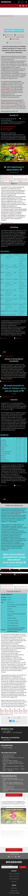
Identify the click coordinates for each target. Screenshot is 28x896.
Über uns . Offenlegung (14, 873)
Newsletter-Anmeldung (6, 865)
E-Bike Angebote (6, 732)
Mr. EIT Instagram (6, 130)
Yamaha (22, 769)
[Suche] (26, 6)
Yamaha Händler (6, 739)
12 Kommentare (20, 35)
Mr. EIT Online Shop (6, 128)
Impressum (14, 881)
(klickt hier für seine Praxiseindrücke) (13, 104)
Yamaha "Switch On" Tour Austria (10, 769)
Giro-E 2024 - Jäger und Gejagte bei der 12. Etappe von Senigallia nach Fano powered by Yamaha (13, 763)
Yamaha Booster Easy (8, 756)
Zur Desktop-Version (14, 854)
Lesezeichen (14, 717)
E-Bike (4, 770)
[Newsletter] (19, 856)
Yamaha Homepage (7, 747)
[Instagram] (12, 856)
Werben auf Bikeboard (14, 878)
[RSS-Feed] (15, 856)
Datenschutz (14, 888)
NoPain (9, 37)
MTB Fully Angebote (17, 732)
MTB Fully (10, 770)
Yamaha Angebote (7, 731)
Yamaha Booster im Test (8, 755)
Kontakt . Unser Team (14, 876)
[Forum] (20, 6)
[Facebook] (9, 856)
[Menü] (26, 2)
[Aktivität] (23, 6)
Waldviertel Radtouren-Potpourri (10, 760)
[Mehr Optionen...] (24, 799)
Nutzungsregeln (14, 890)
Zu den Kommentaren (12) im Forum (14, 795)
